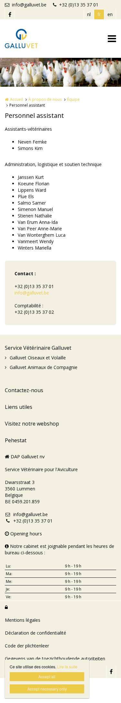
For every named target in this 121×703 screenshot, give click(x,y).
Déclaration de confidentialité (35, 633)
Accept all (46, 676)
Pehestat (15, 440)
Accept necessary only (47, 688)
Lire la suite (67, 666)
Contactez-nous (24, 390)
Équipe (73, 99)
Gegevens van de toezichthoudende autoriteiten (55, 658)
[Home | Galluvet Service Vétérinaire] (31, 38)
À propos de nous (45, 99)
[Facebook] (10, 14)
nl (89, 14)
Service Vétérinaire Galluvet (38, 347)
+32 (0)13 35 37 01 (78, 5)
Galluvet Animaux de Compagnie (43, 367)
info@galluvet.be (29, 5)
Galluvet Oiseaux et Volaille (38, 358)
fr (99, 14)
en (110, 14)
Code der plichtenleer (27, 646)
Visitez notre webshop (32, 423)
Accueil (16, 99)
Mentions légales (22, 620)
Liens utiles (18, 406)
